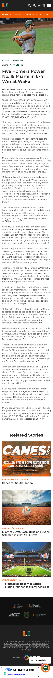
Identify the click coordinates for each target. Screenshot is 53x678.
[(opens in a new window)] (18, 606)
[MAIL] (17, 65)
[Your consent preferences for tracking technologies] (5, 673)
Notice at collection (14, 674)
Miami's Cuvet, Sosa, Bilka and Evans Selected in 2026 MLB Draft (25, 534)
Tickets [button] (18, 14)
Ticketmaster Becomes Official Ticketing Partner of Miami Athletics (25, 585)
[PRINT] (21, 65)
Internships (25, 643)
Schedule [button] (31, 14)
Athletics (7, 479)
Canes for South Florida (17, 483)
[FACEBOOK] (13, 65)
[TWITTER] (10, 65)
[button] (49, 5)
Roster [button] (44, 14)
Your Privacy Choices (22, 669)
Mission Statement (13, 645)
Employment (11, 643)
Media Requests (40, 643)
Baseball (7, 14)
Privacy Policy (32, 645)
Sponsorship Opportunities (25, 647)
